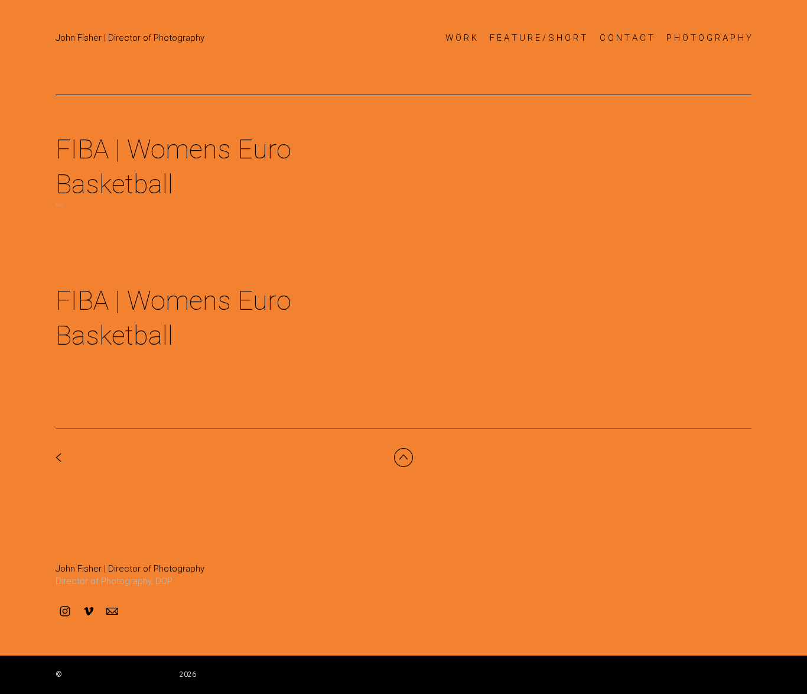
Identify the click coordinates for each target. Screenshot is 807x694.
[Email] (112, 611)
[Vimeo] (88, 611)
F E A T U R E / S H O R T (538, 38)
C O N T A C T (626, 38)
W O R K (461, 38)
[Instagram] (65, 611)
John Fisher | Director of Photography (130, 568)
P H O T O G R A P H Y (708, 38)
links (60, 204)
